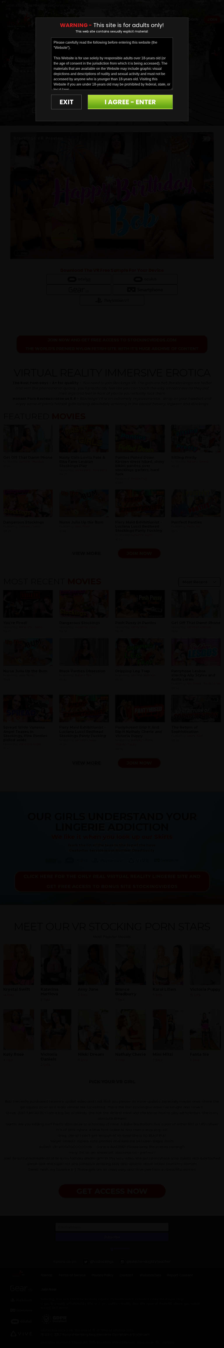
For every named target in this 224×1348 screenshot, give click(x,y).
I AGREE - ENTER (130, 102)
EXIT (67, 102)
